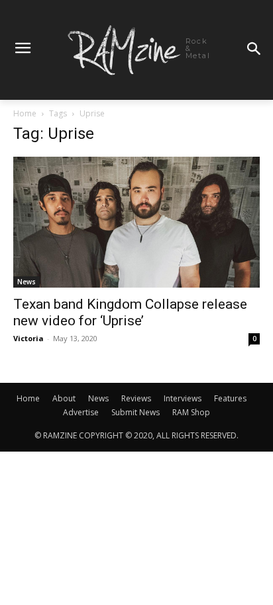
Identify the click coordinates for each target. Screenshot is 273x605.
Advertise (81, 412)
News (26, 281)
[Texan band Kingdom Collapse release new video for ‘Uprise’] (136, 222)
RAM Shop (191, 412)
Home (24, 113)
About (64, 398)
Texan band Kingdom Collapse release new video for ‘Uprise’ (130, 312)
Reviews (136, 398)
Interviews (182, 398)
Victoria (28, 338)
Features (230, 398)
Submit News (135, 412)
